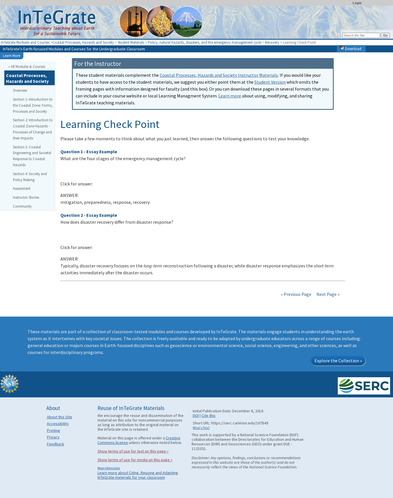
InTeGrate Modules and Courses (25, 42)
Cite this (208, 415)
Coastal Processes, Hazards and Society (83, 42)
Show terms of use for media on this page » (135, 459)
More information (109, 468)
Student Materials (131, 42)
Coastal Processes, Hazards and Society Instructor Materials (219, 75)
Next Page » (327, 294)
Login (357, 3)
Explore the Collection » (338, 360)
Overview (20, 90)
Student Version (270, 82)
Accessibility (58, 423)
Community (22, 206)
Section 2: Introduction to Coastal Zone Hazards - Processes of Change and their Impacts (33, 129)
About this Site (59, 417)
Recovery (272, 42)
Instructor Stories (26, 197)
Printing (53, 430)
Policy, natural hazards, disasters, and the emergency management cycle (204, 42)
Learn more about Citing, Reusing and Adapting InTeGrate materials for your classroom (138, 475)
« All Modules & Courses (26, 66)
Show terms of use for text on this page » (133, 451)
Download (352, 48)
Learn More (11, 55)
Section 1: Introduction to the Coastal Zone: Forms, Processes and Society (33, 105)
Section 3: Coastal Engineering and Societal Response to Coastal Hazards (32, 156)
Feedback (55, 444)
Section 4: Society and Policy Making (30, 176)
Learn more (229, 96)
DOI (196, 415)
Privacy (53, 437)
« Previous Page (296, 294)
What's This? (201, 428)
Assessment (21, 188)
